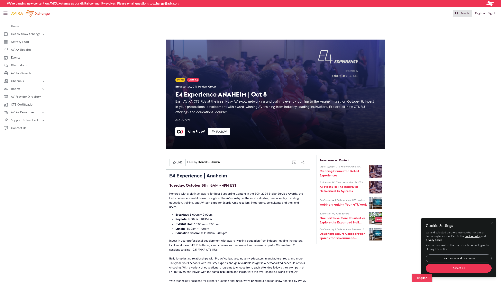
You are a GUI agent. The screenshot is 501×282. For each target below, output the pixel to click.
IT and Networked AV (346, 182)
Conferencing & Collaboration (335, 200)
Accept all (459, 268)
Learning (193, 80)
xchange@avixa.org (166, 3)
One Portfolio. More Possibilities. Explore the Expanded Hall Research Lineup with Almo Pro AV (343, 220)
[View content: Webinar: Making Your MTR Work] (375, 203)
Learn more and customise (458, 258)
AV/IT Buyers (342, 214)
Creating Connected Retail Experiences (339, 173)
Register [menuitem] (480, 13)
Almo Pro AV (196, 131)
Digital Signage (327, 167)
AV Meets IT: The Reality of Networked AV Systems (339, 189)
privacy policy (434, 240)
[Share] (303, 162)
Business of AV (327, 182)
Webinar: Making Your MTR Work (343, 204)
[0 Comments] (294, 162)
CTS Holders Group (204, 86)
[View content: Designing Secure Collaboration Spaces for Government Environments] (375, 234)
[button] (219, 131)
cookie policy (472, 236)
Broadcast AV (183, 86)
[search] (462, 13)
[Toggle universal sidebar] (5, 13)
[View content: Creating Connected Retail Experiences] (375, 171)
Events (180, 80)
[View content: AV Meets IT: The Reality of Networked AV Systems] (375, 187)
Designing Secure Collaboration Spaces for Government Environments (342, 236)
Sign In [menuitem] (492, 13)
